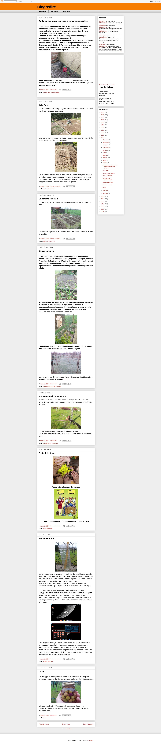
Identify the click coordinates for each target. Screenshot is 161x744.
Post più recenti (44, 724)
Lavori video (66, 11)
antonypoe (102, 25)
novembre (106, 142)
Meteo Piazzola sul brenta (107, 84)
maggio (105, 157)
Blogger (91, 740)
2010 (103, 209)
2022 (103, 122)
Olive (41, 671)
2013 (103, 201)
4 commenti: (53, 715)
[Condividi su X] (67, 90)
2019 (103, 130)
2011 (103, 206)
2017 (103, 135)
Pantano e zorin (46, 538)
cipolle (44, 189)
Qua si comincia (46, 251)
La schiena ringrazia (48, 199)
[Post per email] (59, 89)
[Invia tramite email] (63, 90)
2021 (103, 125)
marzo (105, 162)
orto (48, 189)
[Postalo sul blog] (65, 90)
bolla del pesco (47, 443)
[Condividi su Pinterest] (70, 90)
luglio (104, 152)
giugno (105, 155)
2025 (103, 115)
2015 (103, 196)
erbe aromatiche (50, 386)
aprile (105, 160)
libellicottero (103, 22)
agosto (105, 150)
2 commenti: (53, 89)
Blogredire (46, 7)
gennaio (105, 193)
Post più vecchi (88, 724)
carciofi (45, 92)
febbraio (105, 190)
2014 (103, 199)
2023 (103, 120)
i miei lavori (54, 11)
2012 (103, 204)
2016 (103, 137)
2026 (103, 112)
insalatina (58, 386)
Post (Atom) (69, 729)
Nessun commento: (55, 186)
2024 (103, 117)
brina (44, 386)
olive (44, 718)
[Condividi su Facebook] (68, 90)
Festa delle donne (47, 453)
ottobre (105, 145)
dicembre (106, 140)
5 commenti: (53, 440)
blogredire (102, 21)
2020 (103, 127)
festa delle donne (47, 528)
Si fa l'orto (44, 105)
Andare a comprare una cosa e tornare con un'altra (63, 21)
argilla (44, 241)
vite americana (55, 92)
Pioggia (45, 661)
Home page (42, 11)
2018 (103, 132)
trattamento (55, 443)
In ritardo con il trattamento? (52, 396)
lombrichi (49, 241)
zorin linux (50, 661)
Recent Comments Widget (117, 51)
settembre (106, 147)
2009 (103, 211)
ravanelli (52, 189)
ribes (49, 92)
